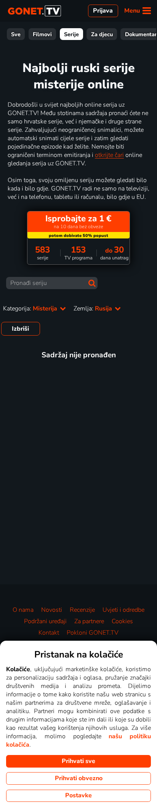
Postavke (78, 795)
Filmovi (42, 34)
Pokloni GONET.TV (93, 633)
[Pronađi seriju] (92, 283)
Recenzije (82, 610)
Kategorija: (31, 308)
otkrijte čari (109, 155)
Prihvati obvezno (79, 778)
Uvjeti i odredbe (123, 610)
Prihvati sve (78, 761)
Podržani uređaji (45, 621)
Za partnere (89, 621)
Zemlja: (94, 308)
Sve (16, 34)
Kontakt (48, 633)
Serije (71, 34)
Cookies (122, 621)
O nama (23, 610)
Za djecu (102, 34)
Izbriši (20, 329)
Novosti (51, 610)
